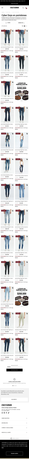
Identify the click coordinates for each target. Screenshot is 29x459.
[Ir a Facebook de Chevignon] (7, 413)
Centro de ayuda (14, 3)
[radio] (24, 26)
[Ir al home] (14, 8)
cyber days (8, 12)
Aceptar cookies (14, 453)
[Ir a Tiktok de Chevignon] (9, 413)
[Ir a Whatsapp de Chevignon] (3, 413)
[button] (2, 7)
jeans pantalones (15, 12)
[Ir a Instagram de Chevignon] (5, 413)
